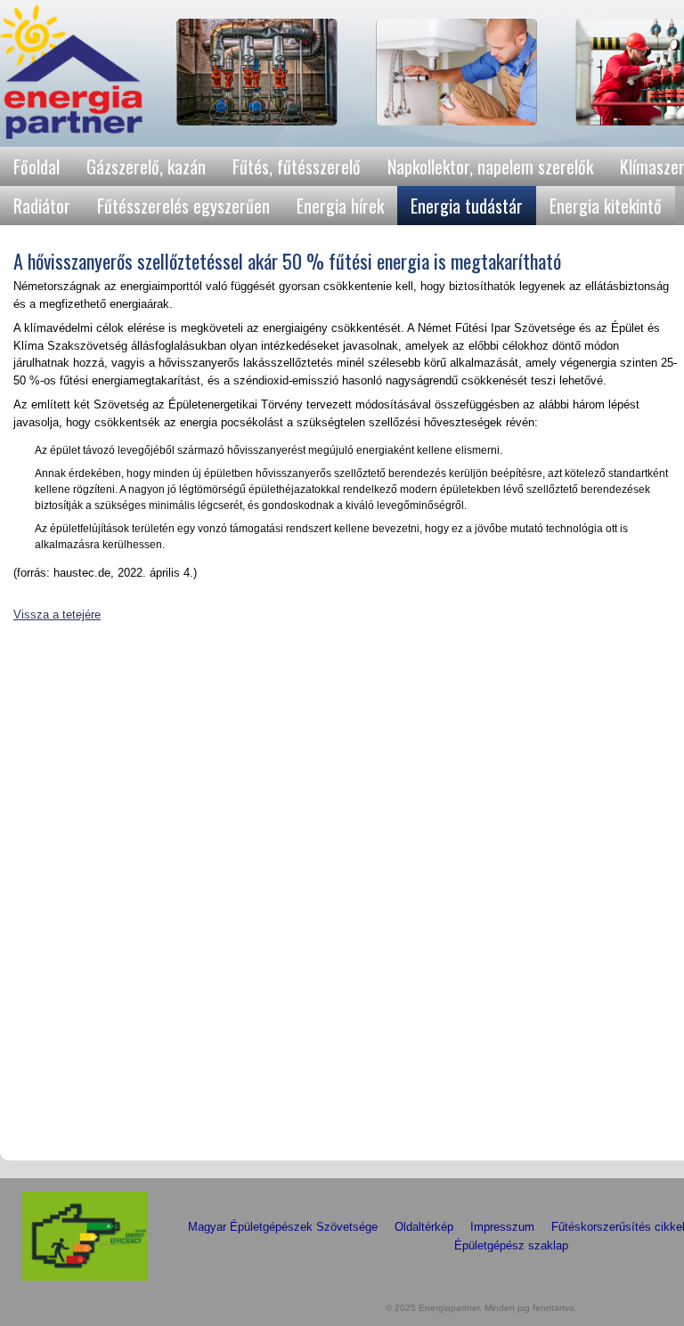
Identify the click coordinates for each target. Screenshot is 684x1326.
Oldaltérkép (424, 1226)
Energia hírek (340, 205)
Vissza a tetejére (57, 614)
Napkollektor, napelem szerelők (490, 166)
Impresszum (502, 1226)
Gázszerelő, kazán (146, 166)
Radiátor (41, 205)
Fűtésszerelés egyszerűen (183, 205)
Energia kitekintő (606, 205)
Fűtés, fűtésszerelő (296, 166)
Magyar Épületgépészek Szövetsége (283, 1226)
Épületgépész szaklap (511, 1245)
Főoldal (36, 166)
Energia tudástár (467, 205)
